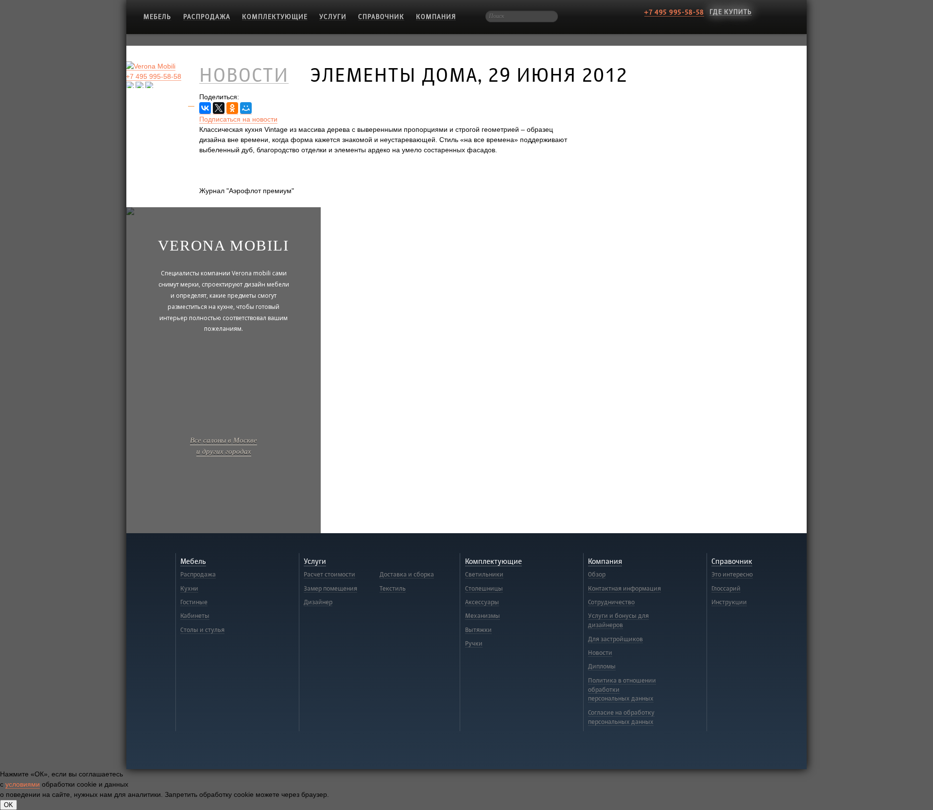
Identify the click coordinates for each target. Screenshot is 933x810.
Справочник (381, 16)
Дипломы (602, 666)
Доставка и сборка (407, 574)
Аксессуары (482, 602)
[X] (219, 108)
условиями (22, 784)
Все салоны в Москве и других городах (223, 445)
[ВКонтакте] (205, 108)
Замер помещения (330, 588)
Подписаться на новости (238, 119)
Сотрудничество (611, 602)
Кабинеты (194, 615)
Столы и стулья (202, 630)
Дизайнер (318, 602)
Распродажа (206, 16)
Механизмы (482, 615)
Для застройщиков (615, 639)
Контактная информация (624, 588)
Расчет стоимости (329, 574)
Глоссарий (726, 588)
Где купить (730, 12)
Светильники (484, 574)
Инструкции (729, 602)
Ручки (474, 643)
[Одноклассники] (232, 108)
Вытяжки (478, 630)
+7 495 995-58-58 (674, 12)
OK (8, 805)
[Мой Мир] (246, 108)
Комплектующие (275, 16)
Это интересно (732, 574)
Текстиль (393, 588)
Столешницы (484, 588)
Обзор (596, 574)
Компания (436, 16)
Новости (600, 652)
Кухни (189, 588)
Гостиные (193, 602)
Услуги (332, 16)
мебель (157, 16)
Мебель (193, 562)
